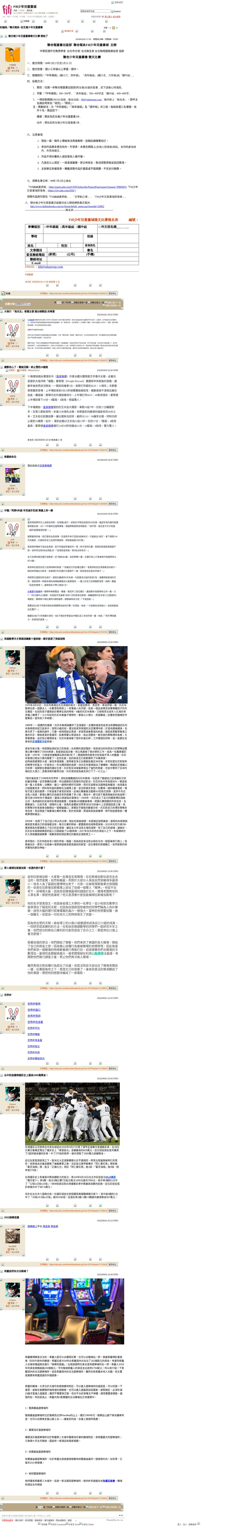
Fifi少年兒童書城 (24, 6)
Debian (12, 668)
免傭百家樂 (109, 1480)
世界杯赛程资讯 (36, 1058)
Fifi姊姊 (22, 10)
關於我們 (19, 1520)
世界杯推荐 (34, 1003)
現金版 (46, 1226)
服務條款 (38, 1520)
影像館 (61, 21)
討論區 (26, 21)
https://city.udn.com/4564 (61, 190)
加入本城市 (17, 13)
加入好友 (15, 71)
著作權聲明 (49, 1520)
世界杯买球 (34, 1052)
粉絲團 (44, 1524)
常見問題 (29, 1520)
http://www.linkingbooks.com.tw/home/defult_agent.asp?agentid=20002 (67, 206)
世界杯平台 (34, 1028)
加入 (185, 1524)
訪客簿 (99, 21)
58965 (12, 486)
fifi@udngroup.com (91, 99)
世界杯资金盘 (35, 1040)
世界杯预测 (34, 1016)
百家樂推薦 (46, 465)
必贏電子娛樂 (34, 591)
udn (3, 17)
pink (12, 540)
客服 (70, 1520)
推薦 (115, 39)
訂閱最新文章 (52, 13)
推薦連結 (74, 21)
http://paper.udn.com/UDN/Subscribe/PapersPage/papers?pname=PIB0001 (88, 187)
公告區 (87, 21)
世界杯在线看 (35, 1022)
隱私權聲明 (61, 1520)
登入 (179, 1524)
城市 (9, 17)
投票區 (49, 21)
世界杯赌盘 (34, 1034)
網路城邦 (119, 2)
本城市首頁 (12, 21)
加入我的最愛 (40, 13)
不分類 (15, 17)
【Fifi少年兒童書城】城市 (37, 17)
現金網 (54, 1226)
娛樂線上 (32, 1226)
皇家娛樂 (61, 376)
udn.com (119, 1520)
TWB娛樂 (31, 320)
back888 (12, 1246)
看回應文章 (68, 31)
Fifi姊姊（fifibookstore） (30, 370)
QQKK (12, 396)
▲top (121, 1515)
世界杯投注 (34, 1046)
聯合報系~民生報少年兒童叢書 (26, 27)
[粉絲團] (39, 1523)
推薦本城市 (28, 13)
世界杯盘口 (34, 1010)
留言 (8, 71)
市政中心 (113, 21)
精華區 (38, 21)
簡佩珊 (13, 340)
